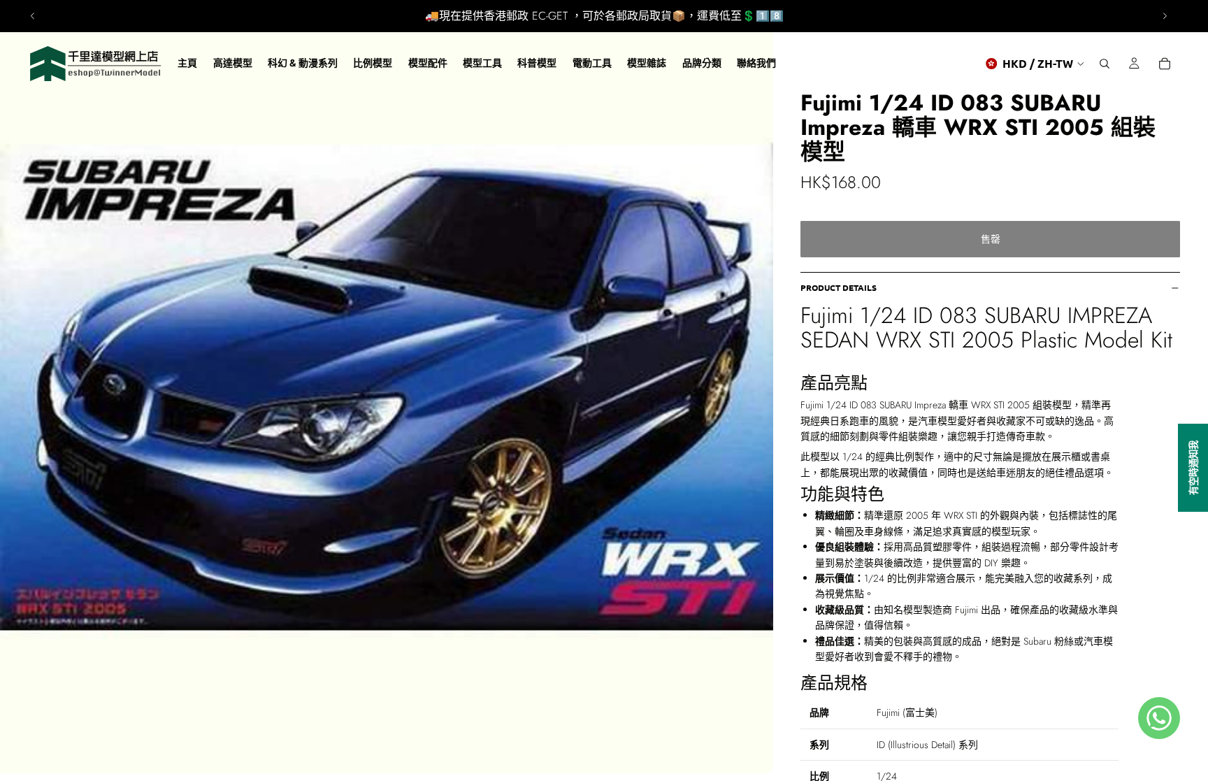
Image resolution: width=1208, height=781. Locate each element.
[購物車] (1164, 63)
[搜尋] (1104, 63)
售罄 (990, 239)
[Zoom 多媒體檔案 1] (386, 386)
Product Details (838, 287)
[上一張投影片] (32, 16)
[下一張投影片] (1164, 16)
